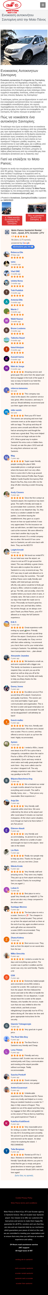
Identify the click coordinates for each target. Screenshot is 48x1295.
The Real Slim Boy (19, 1037)
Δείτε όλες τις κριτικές (24, 1175)
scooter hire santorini (24, 1283)
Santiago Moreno (19, 907)
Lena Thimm (16, 1050)
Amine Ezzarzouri (19, 1088)
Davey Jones (17, 686)
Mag (13, 456)
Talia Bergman (17, 1149)
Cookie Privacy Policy (24, 1198)
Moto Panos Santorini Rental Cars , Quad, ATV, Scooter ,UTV (27, 231)
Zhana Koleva (17, 938)
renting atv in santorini (24, 1259)
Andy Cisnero (17, 492)
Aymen (14, 742)
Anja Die (15, 801)
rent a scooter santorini (24, 1268)
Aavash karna (17, 357)
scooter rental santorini (24, 1273)
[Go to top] (44, 1291)
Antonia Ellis (17, 300)
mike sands (16, 410)
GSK (13, 975)
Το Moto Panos (38, 188)
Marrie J (14, 309)
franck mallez (17, 720)
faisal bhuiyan (17, 347)
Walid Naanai (17, 319)
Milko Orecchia (18, 954)
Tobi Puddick (17, 290)
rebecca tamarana (19, 388)
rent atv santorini (10, 1264)
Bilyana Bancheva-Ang (21, 779)
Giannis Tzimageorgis (21, 1024)
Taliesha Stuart (18, 338)
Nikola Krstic (17, 866)
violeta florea (17, 281)
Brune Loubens (18, 328)
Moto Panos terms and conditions (24, 1203)
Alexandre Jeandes (20, 656)
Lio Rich (15, 850)
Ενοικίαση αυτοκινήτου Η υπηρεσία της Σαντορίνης (23, 80)
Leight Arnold (17, 550)
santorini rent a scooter (24, 1278)
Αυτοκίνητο (15, 198)
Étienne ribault (17, 828)
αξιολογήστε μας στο (22, 247)
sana (13, 262)
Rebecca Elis (17, 252)
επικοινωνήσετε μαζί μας (22, 193)
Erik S (13, 622)
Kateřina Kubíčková (20, 1121)
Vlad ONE (15, 271)
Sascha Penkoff (18, 1075)
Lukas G (15, 888)
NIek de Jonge (17, 366)
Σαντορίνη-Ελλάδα (29, 198)
